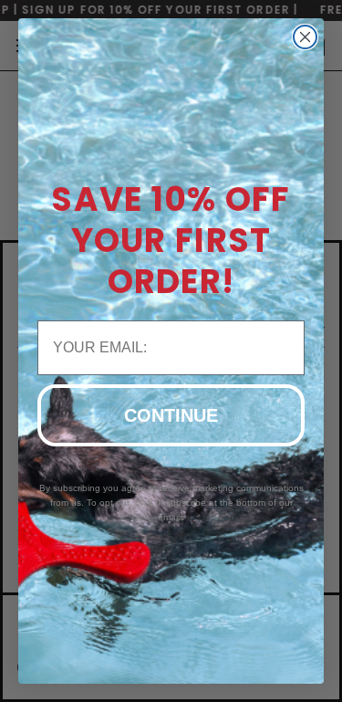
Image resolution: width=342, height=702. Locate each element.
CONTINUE (171, 415)
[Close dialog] (305, 37)
